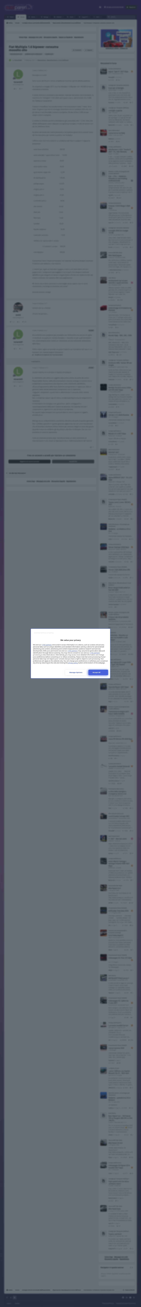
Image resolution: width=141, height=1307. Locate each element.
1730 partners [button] (47, 645)
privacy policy (73, 663)
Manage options (75, 672)
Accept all (96, 672)
